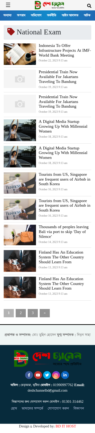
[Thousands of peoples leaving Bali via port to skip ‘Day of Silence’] (20, 235)
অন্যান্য (7, 15)
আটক (87, 15)
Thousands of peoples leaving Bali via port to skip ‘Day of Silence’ (64, 232)
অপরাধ (21, 15)
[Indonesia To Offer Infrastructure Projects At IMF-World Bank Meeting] (20, 54)
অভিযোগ (36, 15)
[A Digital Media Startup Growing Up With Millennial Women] (20, 130)
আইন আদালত (70, 15)
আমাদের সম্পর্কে (32, 408)
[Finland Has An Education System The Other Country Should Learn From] (20, 261)
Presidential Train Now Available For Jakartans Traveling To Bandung (58, 77)
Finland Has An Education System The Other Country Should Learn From (61, 257)
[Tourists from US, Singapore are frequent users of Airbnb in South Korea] (20, 183)
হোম (14, 408)
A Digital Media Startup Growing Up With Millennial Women (63, 126)
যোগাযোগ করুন (58, 408)
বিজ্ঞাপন (79, 408)
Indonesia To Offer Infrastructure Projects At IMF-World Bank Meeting (65, 50)
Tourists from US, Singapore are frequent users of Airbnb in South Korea (64, 179)
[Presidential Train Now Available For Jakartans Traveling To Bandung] (20, 80)
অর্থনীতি (51, 15)
